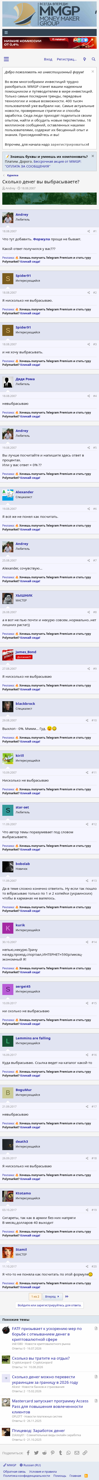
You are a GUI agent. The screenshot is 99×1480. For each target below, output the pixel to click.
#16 (94, 1055)
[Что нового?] (84, 59)
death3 (22, 1141)
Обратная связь (14, 1471)
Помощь (59, 1476)
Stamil (21, 1249)
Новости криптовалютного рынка (47, 1344)
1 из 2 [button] (35, 1296)
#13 (94, 881)
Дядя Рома (25, 379)
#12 (94, 824)
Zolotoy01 (18, 1435)
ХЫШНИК (24, 595)
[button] (6, 59)
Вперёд (50, 1296)
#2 (95, 293)
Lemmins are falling (33, 1038)
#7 (95, 560)
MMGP (11, 1465)
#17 (94, 1107)
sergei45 (23, 986)
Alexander (25, 492)
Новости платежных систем (43, 1416)
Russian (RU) (32, 1465)
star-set (22, 807)
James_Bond (26, 651)
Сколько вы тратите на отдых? (41, 1358)
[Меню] (49, 32)
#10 (94, 720)
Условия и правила (43, 1471)
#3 (95, 344)
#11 (94, 772)
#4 (95, 396)
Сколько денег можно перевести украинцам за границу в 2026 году (45, 1379)
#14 (94, 942)
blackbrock (25, 703)
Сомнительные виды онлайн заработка (54, 1435)
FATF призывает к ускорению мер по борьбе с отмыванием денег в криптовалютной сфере (47, 1334)
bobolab (23, 863)
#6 (95, 509)
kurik (20, 925)
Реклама (8, 258)
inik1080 (17, 1344)
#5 (95, 448)
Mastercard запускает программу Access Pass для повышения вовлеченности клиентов (50, 1406)
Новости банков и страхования (43, 1387)
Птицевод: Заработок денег (38, 1430)
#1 (95, 231)
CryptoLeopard (21, 1362)
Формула (41, 239)
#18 (94, 1158)
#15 (94, 1003)
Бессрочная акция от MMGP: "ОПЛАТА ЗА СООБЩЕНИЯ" (43, 163)
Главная (75, 1476)
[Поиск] (93, 59)
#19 (94, 1210)
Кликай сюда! (30, 262)
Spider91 (23, 275)
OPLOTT (17, 1416)
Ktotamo (23, 1193)
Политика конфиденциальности (26, 1476)
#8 (95, 612)
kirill (20, 755)
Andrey (10, 188)
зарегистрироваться (69, 144)
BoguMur (24, 1089)
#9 (95, 669)
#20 (94, 1266)
